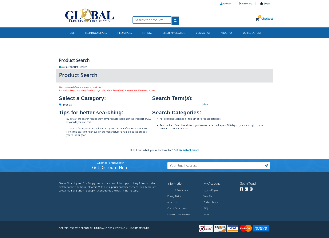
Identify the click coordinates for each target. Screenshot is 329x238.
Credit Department (177, 208)
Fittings (147, 32)
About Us (171, 202)
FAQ (206, 208)
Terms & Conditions (177, 190)
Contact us (203, 32)
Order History (211, 202)
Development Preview (178, 214)
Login (267, 3)
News (206, 214)
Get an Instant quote (186, 150)
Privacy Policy (174, 196)
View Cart (208, 196)
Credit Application (174, 32)
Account (226, 3)
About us (226, 32)
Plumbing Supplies (96, 32)
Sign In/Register (212, 190)
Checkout (267, 18)
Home (62, 67)
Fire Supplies (124, 32)
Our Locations (252, 32)
